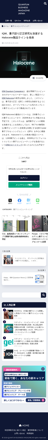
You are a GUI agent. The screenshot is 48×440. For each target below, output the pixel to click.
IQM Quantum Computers (12, 91)
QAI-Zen (18, 21)
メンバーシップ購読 (24, 184)
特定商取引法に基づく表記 (15, 430)
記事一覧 (8, 21)
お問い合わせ (38, 21)
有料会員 (27, 21)
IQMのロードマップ (14, 145)
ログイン (24, 178)
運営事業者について (35, 430)
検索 (43, 295)
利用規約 (30, 433)
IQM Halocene (8, 98)
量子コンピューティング (23, 209)
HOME (25, 425)
